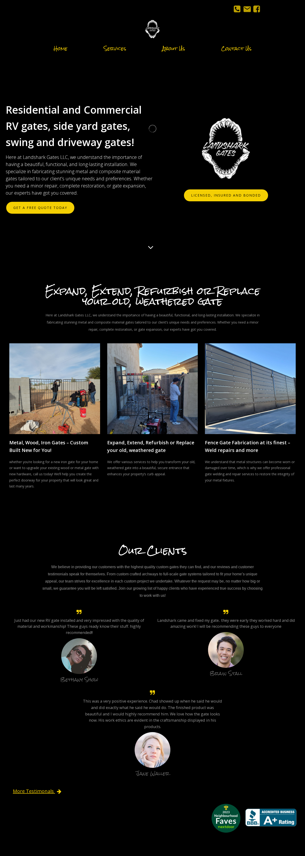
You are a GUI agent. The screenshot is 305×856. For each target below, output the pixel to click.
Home (60, 48)
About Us (173, 48)
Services (115, 48)
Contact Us (236, 48)
